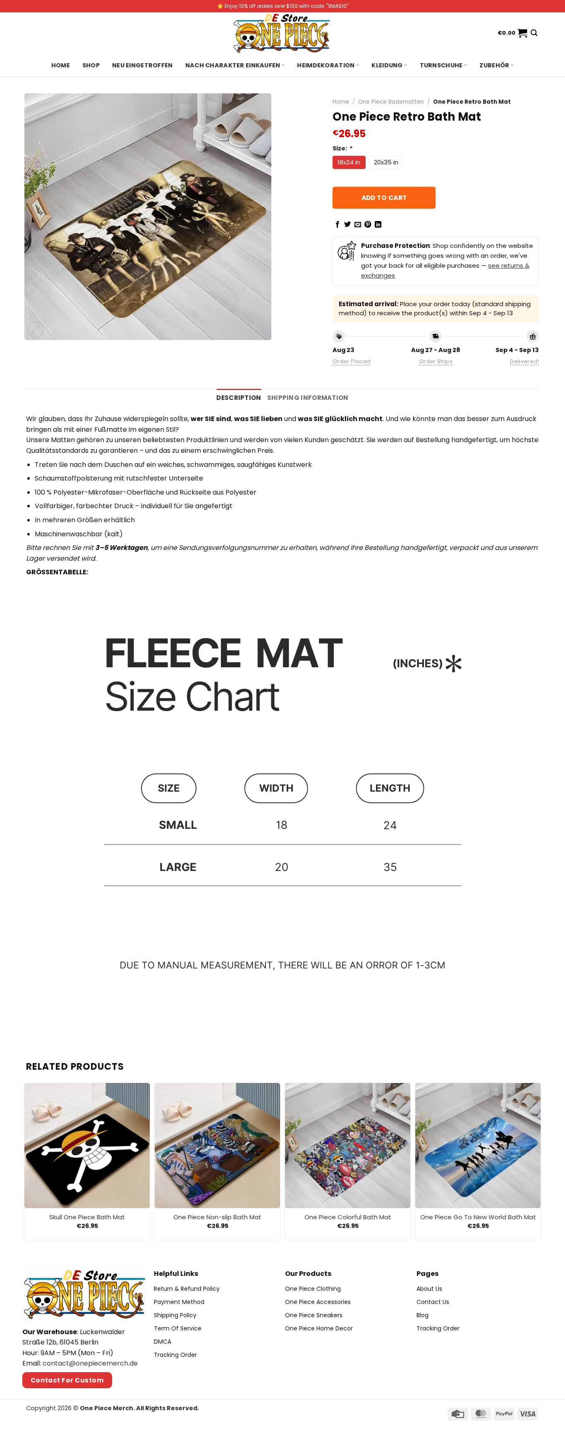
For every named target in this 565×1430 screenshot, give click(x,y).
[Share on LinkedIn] (378, 224)
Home (60, 65)
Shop (91, 65)
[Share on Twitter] (347, 224)
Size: (343, 148)
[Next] (538, 1162)
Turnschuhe (441, 65)
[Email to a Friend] (357, 224)
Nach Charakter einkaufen (232, 65)
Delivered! (524, 361)
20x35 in (386, 162)
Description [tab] (238, 397)
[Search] (534, 33)
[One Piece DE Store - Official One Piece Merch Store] (282, 33)
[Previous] (26, 1162)
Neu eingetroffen (142, 65)
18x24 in (349, 162)
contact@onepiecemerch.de (90, 1363)
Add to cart (384, 197)
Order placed (352, 361)
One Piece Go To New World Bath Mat (478, 1217)
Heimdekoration (325, 65)
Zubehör (494, 65)
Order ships (435, 361)
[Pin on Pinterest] (367, 224)
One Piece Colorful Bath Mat (347, 1217)
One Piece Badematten (391, 102)
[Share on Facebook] (337, 224)
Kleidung (386, 65)
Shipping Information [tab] (308, 397)
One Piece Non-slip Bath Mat (217, 1217)
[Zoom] (35, 330)
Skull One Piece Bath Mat (87, 1217)
